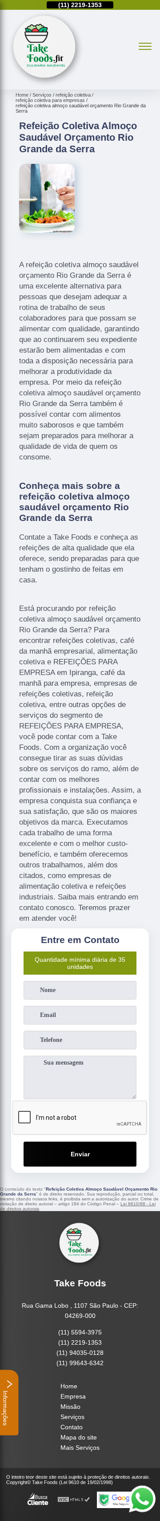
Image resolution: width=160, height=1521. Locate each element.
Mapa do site (78, 1437)
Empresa (73, 1396)
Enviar (80, 1154)
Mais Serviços (80, 1447)
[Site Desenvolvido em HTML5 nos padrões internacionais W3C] (73, 1500)
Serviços (72, 1416)
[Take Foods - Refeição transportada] (46, 84)
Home (68, 1386)
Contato (71, 1427)
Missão (70, 1406)
